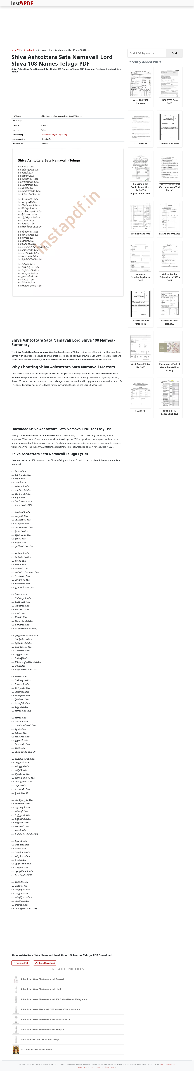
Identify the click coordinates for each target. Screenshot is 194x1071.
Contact (98, 1067)
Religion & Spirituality (59, 134)
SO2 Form (140, 410)
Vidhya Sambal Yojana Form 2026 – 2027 (170, 277)
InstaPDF (15, 50)
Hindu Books (29, 50)
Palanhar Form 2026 (169, 233)
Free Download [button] (45, 963)
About (90, 1067)
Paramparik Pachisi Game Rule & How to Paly (169, 367)
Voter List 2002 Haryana (140, 102)
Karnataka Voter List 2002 (169, 322)
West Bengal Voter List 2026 (140, 366)
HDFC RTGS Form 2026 (169, 102)
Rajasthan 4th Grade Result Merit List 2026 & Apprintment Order (140, 188)
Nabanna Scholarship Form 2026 (140, 277)
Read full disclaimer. (167, 1064)
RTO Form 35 (140, 143)
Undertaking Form (169, 143)
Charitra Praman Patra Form (140, 322)
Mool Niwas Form (140, 233)
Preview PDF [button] (20, 963)
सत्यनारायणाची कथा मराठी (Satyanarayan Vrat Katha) (169, 187)
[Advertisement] (97, 27)
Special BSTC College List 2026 (169, 412)
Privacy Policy (108, 1067)
